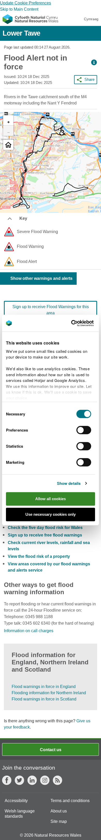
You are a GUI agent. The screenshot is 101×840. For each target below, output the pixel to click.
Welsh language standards (20, 813)
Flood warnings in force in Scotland (44, 699)
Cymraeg (91, 19)
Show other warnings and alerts (41, 278)
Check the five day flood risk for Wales (45, 527)
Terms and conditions (70, 800)
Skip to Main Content (19, 9)
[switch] (83, 430)
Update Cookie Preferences (25, 3)
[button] (94, 62)
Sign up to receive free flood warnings (45, 535)
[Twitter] (19, 780)
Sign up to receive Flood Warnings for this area (50, 310)
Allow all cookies (50, 499)
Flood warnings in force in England (44, 686)
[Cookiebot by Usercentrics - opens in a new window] (80, 323)
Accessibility (16, 800)
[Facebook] (6, 780)
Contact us (50, 750)
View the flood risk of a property (39, 556)
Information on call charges (28, 631)
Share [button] (89, 79)
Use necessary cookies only (50, 514)
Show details (69, 483)
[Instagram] (44, 780)
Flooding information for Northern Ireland (49, 693)
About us (59, 811)
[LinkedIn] (32, 780)
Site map (59, 821)
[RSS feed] (57, 780)
